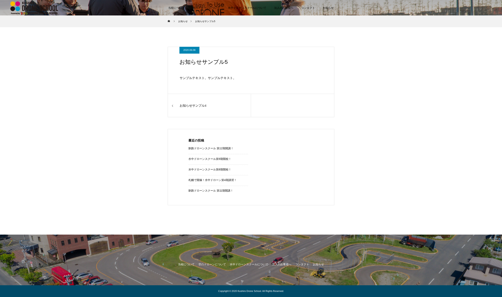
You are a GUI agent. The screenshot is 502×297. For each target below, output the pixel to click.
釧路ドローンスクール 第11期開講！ (210, 190)
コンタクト (308, 7)
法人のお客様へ (283, 7)
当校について (176, 7)
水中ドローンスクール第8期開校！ (209, 169)
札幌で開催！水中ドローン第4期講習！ (212, 180)
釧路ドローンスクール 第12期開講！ (211, 148)
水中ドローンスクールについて (247, 7)
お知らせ (328, 7)
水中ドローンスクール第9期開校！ (209, 158)
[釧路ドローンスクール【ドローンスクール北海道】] (34, 7)
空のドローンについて (206, 7)
